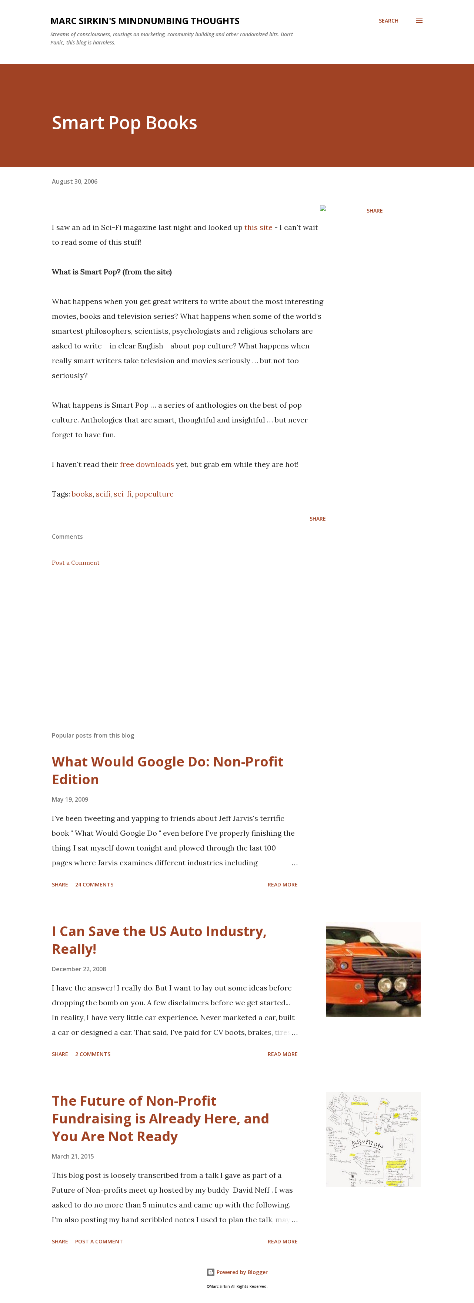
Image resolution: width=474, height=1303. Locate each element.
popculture (154, 493)
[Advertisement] (177, 639)
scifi (103, 493)
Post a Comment (76, 562)
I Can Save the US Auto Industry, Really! (159, 940)
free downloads (147, 464)
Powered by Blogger (241, 1272)
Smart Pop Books (124, 122)
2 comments (92, 1054)
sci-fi (122, 493)
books (82, 493)
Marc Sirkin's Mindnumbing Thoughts (145, 20)
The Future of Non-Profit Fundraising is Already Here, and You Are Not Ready (160, 1118)
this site (258, 227)
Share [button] (375, 210)
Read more (283, 884)
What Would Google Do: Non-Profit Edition (168, 770)
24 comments (94, 884)
